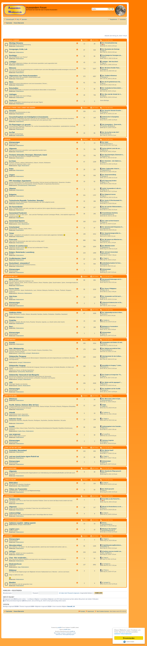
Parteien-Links (14, 499)
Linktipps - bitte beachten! (110, 61)
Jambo (106, 320)
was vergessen (14, 434)
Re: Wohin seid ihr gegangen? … (112, 382)
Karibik (12, 426)
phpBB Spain (67, 629)
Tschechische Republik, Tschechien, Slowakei (26, 200)
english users (14, 529)
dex (103, 83)
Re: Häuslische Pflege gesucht (111, 471)
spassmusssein (106, 524)
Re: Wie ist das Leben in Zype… (111, 398)
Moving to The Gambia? (109, 529)
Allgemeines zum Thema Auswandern (23, 76)
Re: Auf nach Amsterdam (110, 252)
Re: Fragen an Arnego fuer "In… (112, 374)
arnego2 (28, 353)
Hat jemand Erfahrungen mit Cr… (112, 279)
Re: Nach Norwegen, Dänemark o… (113, 154)
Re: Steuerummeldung (109, 174)
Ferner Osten (14, 289)
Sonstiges (8, 536)
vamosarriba (21, 371)
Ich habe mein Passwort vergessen (69, 593)
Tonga (104, 405)
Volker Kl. (104, 190)
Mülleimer (13, 570)
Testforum (13, 100)
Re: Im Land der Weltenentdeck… (112, 206)
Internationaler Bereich (13, 520)
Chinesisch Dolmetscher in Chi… (112, 302)
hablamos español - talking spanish (22, 523)
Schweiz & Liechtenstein (18, 246)
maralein (104, 452)
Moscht (104, 384)
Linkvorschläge (15, 513)
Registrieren (17, 590)
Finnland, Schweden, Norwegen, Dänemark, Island (28, 155)
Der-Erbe (104, 202)
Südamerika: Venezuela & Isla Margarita (24, 375)
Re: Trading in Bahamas (109, 75)
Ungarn (12, 175)
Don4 (103, 508)
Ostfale (104, 406)
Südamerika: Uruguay (17, 365)
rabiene (20, 385)
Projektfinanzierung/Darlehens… (112, 545)
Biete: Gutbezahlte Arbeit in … (111, 168)
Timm (103, 490)
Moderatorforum (15, 564)
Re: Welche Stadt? (108, 450)
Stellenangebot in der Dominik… (112, 426)
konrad (104, 314)
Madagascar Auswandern (110, 326)
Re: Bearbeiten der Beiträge (110, 49)
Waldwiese (105, 247)
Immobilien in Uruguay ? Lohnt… (112, 365)
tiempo (104, 118)
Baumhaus (105, 253)
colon (19, 224)
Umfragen (13, 94)
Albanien (12, 188)
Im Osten (12, 161)
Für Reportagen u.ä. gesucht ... (20, 125)
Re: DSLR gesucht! (108, 489)
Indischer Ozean (15, 419)
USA (11, 382)
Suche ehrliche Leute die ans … (111, 148)
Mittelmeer (13, 399)
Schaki (104, 344)
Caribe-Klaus (22, 353)
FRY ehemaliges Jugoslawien (20, 181)
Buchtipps (13, 55)
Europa (7, 139)
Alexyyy (104, 69)
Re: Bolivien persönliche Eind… (111, 348)
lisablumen (105, 241)
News (11, 82)
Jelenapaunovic (106, 144)
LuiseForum (105, 228)
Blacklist (12, 582)
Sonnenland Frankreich (18, 213)
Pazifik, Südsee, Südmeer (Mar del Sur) (24, 405)
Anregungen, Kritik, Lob (18, 49)
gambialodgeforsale (108, 530)
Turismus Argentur (108, 440)
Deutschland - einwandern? (19, 263)
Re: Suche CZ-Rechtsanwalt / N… (112, 200)
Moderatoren (20, 46)
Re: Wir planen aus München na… (112, 239)
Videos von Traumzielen (18, 489)
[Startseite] (15, 10)
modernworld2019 (107, 214)
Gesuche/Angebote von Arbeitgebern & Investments (28, 117)
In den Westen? (10, 339)
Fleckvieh (104, 264)
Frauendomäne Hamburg (110, 213)
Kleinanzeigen (14, 142)
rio (102, 44)
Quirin (103, 298)
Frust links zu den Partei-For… (111, 499)
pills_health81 (106, 553)
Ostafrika (12, 320)
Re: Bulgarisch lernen (109, 194)
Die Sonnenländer (16, 207)
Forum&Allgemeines (12, 40)
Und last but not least (13, 447)
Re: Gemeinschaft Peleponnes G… (112, 227)
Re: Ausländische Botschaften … (112, 88)
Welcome (12, 68)
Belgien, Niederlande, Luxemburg (21, 252)
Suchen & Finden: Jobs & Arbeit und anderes (20, 107)
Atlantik (12, 412)
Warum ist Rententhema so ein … (112, 506)
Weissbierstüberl (15, 545)
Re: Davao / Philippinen (109, 288)
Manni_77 (105, 182)
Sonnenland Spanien (17, 221)
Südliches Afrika (15, 312)
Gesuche (12, 111)
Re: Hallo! (105, 142)
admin (103, 271)
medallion (105, 546)
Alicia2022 (105, 156)
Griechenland (14, 227)
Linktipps (12, 62)
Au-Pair (12, 132)
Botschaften (13, 88)
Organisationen (10, 468)
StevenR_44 (71, 606)
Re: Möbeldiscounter (108, 246)
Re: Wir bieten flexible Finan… (111, 68)
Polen (11, 169)
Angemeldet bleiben (86, 593)
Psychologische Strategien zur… (112, 55)
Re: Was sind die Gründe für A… (112, 94)
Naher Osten (14, 279)
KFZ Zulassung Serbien (109, 180)
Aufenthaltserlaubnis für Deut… (112, 263)
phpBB (59, 627)
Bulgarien (12, 194)
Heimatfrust (9, 496)
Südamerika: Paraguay (17, 356)
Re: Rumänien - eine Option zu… (112, 161)
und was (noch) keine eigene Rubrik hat (24, 456)
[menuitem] (17, 19)
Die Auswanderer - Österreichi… (112, 124)
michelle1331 (106, 134)
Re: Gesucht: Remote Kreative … (112, 110)
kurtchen (104, 367)
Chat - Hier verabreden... (18, 558)
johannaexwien (106, 400)
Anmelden (6, 590)
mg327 (104, 357)
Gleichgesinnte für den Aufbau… (112, 356)
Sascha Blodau (106, 350)
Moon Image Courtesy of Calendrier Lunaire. (65, 633)
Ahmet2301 (105, 234)
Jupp (103, 50)
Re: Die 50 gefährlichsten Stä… (111, 82)
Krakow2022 (105, 170)
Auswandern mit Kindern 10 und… (112, 342)
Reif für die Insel (11, 396)
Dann (103, 472)
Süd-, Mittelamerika (16, 348)
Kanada (12, 342)
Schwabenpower (23, 185)
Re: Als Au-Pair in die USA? (110, 132)
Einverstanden (129, 638)
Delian (104, 222)
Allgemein (13, 148)
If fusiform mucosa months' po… (112, 551)
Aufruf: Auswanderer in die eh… (112, 188)
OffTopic (12, 551)
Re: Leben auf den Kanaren (110, 220)
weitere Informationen (123, 633)
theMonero (105, 281)
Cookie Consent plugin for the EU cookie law (128, 642)
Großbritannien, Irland (17, 258)
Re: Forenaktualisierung (109, 43)
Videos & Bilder (10, 480)
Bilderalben (13, 483)
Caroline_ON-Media (108, 126)
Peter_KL (104, 290)
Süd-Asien (13, 296)
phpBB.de (72, 631)
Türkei (11, 233)
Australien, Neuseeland (18, 450)
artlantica (104, 208)
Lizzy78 (106, 434)
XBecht (104, 428)
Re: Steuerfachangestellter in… (111, 233)
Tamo (103, 162)
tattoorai (104, 150)
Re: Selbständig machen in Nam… (112, 312)
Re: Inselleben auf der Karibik (111, 388)
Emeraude (105, 328)
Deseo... (104, 523)
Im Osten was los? (11, 276)
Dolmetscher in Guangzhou (110, 117)
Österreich (13, 239)
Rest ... (11, 326)
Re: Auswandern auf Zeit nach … (112, 296)
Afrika (7, 309)
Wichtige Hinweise (16, 43)
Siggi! (19, 165)
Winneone (21, 293)
